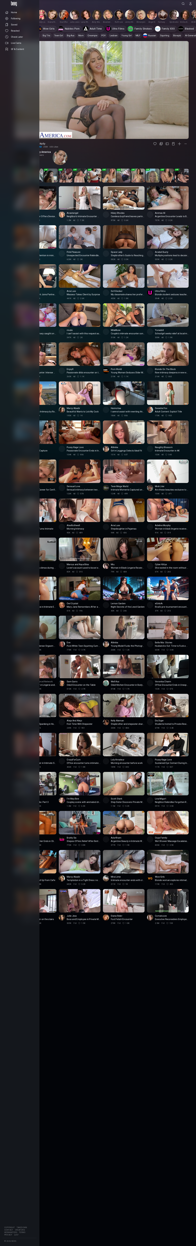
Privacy (8, 1235)
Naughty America (41, 152)
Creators (20, 1230)
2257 (16, 1235)
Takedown (22, 1227)
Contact (8, 1230)
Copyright (9, 1227)
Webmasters (10, 1232)
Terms (22, 1232)
